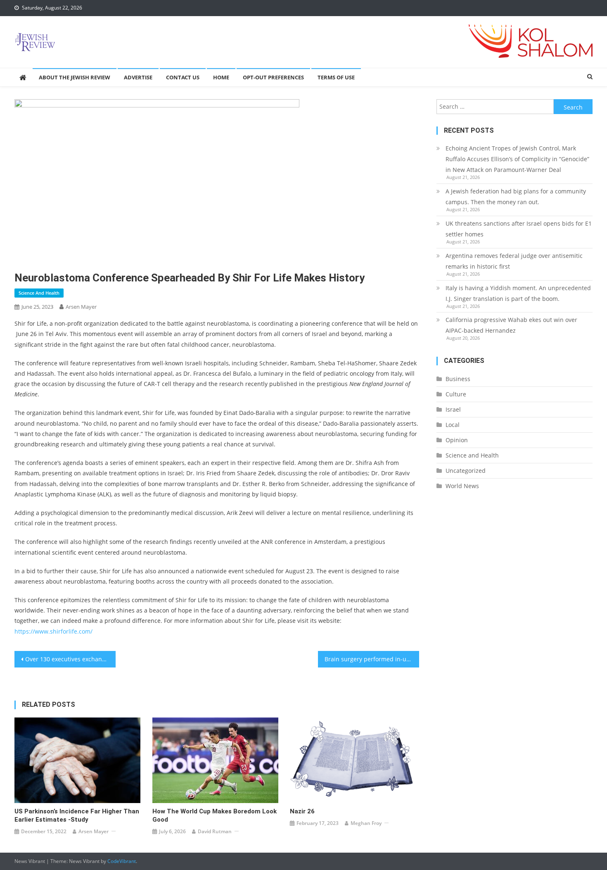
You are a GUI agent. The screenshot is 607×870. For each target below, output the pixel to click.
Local (453, 425)
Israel (453, 409)
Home (221, 77)
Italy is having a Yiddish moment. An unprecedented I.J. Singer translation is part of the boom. (518, 293)
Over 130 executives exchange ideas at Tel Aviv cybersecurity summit (70, 659)
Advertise (138, 77)
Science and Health (39, 293)
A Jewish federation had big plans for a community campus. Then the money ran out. (516, 196)
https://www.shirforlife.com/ (53, 631)
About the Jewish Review (74, 77)
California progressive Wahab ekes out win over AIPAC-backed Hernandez (511, 325)
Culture (456, 394)
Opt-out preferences (273, 77)
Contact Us (182, 77)
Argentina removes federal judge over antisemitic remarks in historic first (514, 261)
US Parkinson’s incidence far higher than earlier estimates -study (76, 815)
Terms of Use (336, 77)
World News (462, 486)
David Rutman (215, 831)
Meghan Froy (366, 823)
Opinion (457, 440)
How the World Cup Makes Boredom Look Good (214, 815)
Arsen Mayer (81, 306)
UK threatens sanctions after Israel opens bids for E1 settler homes (519, 228)
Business (458, 379)
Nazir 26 (302, 811)
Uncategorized (466, 470)
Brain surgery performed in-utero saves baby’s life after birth (372, 659)
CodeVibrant (121, 861)
